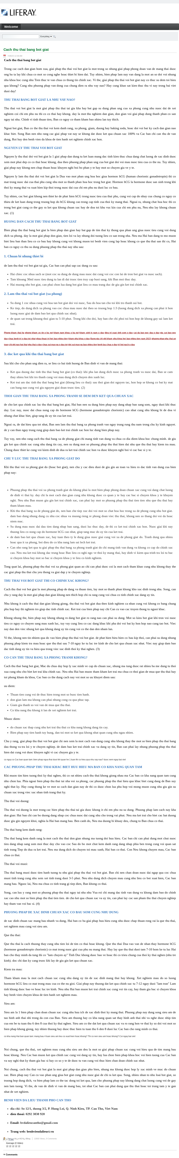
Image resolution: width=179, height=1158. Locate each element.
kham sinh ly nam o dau (91, 333)
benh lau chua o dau (107, 344)
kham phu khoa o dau (79, 338)
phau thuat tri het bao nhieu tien (52, 338)
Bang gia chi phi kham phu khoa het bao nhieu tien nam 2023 (120, 338)
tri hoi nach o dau (126, 344)
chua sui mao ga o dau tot (55, 344)
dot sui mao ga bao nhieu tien (82, 344)
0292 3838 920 (35, 1114)
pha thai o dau (35, 344)
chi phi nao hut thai (18, 344)
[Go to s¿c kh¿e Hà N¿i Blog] (18, 13)
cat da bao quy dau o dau (147, 333)
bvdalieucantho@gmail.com (39, 1122)
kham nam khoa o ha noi (66, 333)
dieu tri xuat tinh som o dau (119, 333)
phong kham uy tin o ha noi (39, 333)
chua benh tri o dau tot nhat (21, 338)
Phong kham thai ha (14, 333)
